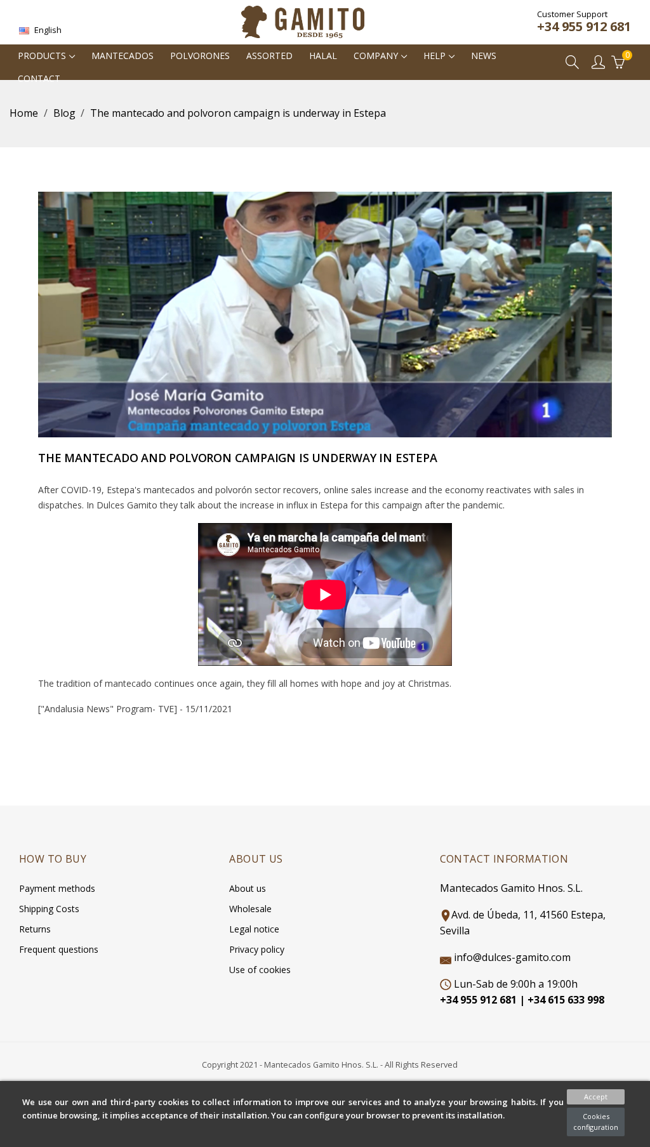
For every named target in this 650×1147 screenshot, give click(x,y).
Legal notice (254, 929)
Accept (595, 1096)
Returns (35, 929)
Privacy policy (256, 949)
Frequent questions (58, 949)
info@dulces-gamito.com (512, 957)
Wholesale (250, 909)
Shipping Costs (49, 909)
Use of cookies (260, 970)
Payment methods (57, 888)
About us (247, 888)
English (47, 30)
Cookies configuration (595, 1121)
